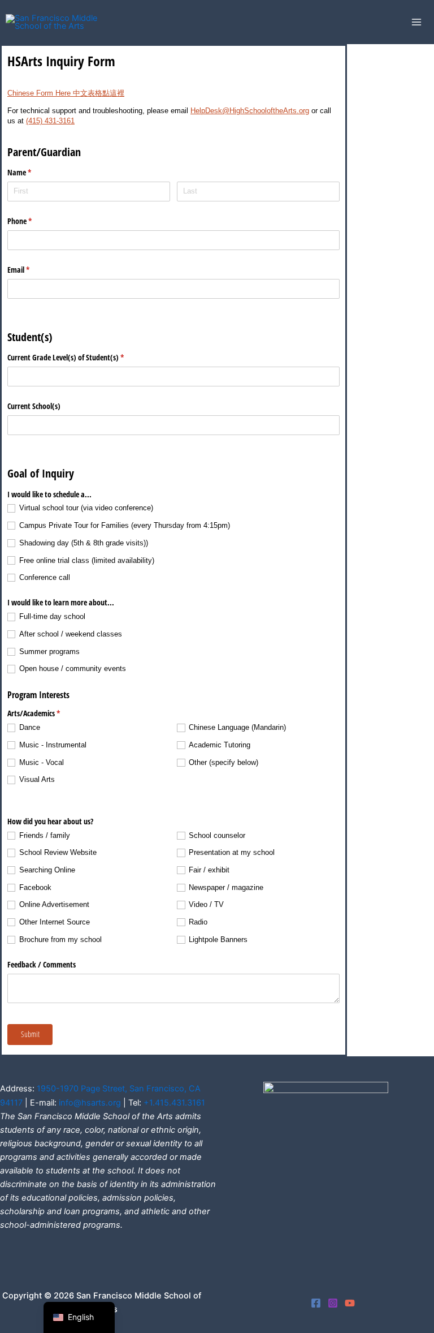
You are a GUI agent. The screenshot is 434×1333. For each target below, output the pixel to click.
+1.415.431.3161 (174, 1103)
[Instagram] (333, 1303)
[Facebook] (316, 1303)
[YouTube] (350, 1303)
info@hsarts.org (90, 1103)
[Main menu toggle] (416, 22)
